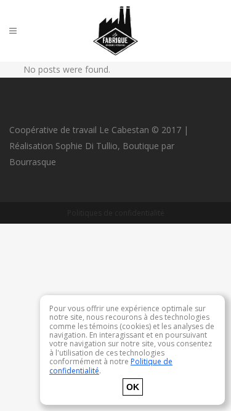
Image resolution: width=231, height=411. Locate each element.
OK (132, 387)
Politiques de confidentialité (115, 213)
